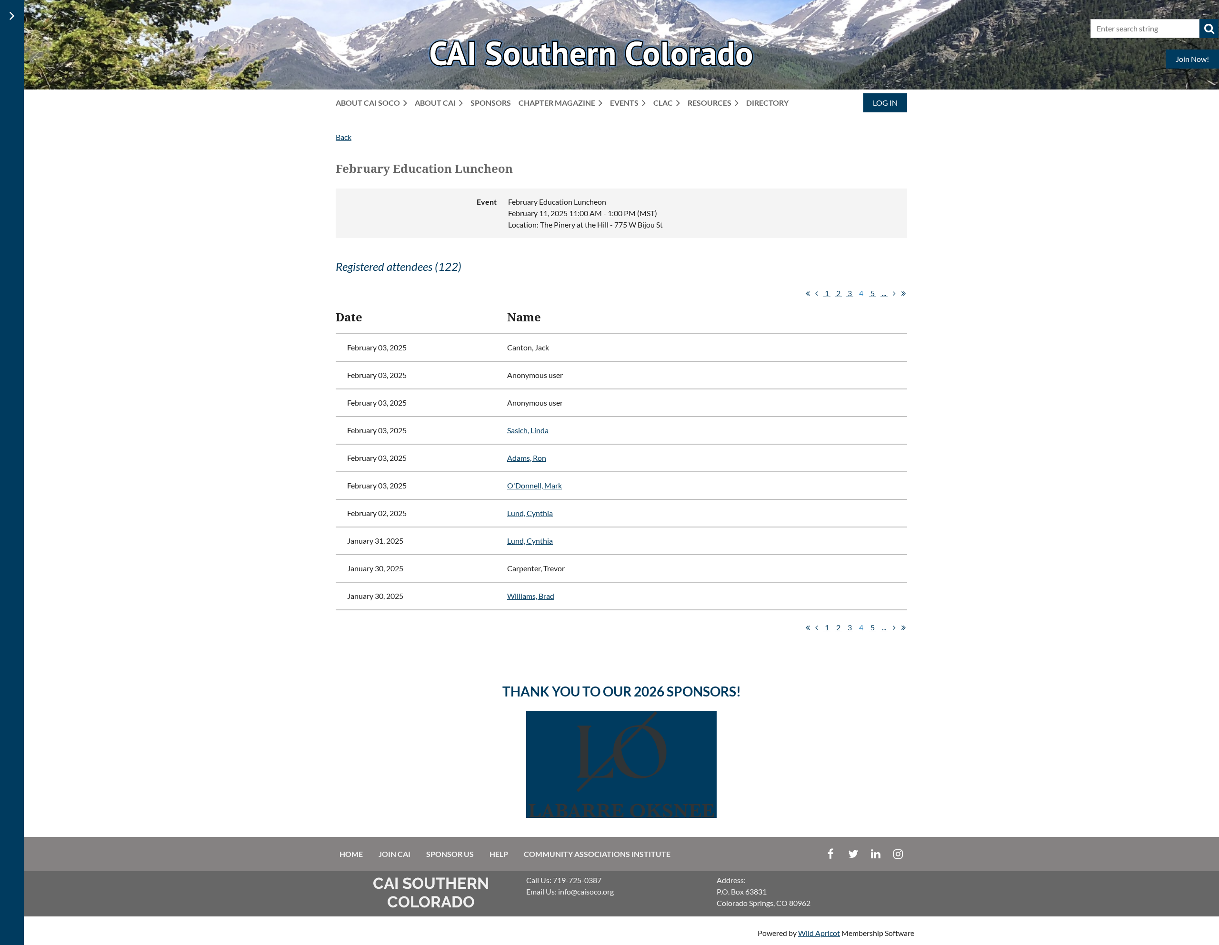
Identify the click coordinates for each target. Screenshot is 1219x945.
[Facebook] (830, 853)
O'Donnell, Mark (534, 485)
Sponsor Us (450, 853)
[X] (853, 853)
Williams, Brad (530, 595)
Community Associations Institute (597, 853)
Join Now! (1192, 58)
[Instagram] (897, 853)
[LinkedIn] (875, 853)
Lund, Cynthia (530, 512)
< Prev (816, 293)
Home (351, 853)
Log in (885, 102)
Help (499, 853)
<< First (807, 293)
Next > (894, 293)
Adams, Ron (526, 457)
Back (343, 136)
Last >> (903, 293)
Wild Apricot (819, 932)
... (884, 293)
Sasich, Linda (528, 430)
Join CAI (394, 853)
